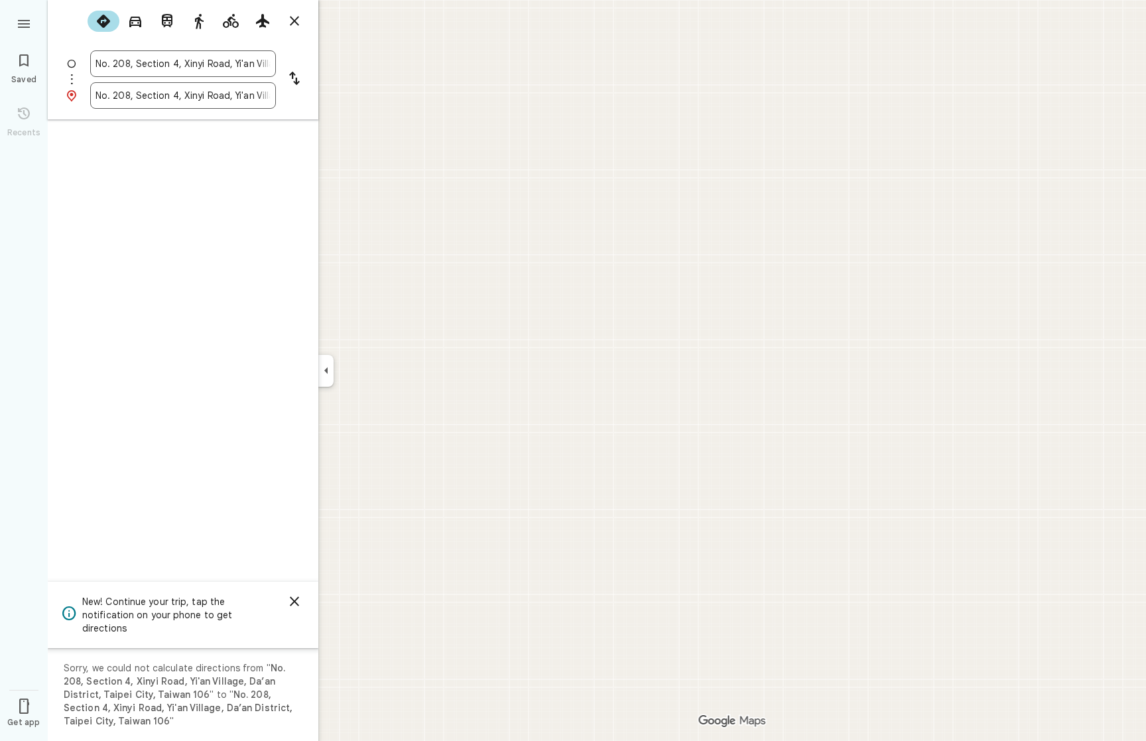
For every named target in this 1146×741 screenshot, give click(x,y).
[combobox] (183, 63)
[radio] (103, 21)
